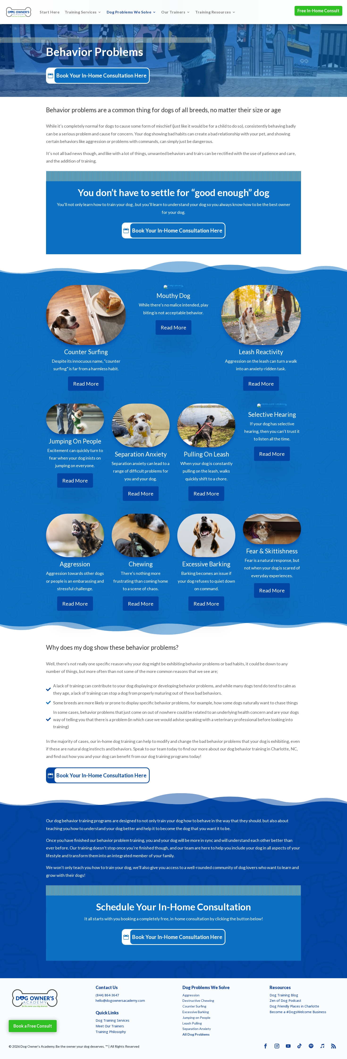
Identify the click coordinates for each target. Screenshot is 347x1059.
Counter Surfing (194, 1006)
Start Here (49, 12)
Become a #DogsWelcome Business (298, 1012)
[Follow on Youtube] (288, 1046)
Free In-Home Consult (318, 10)
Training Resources (213, 12)
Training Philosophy (111, 1031)
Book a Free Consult (32, 1026)
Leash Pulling (192, 1023)
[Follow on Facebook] (265, 1046)
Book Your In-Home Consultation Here (101, 75)
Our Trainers (173, 12)
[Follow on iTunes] (322, 1046)
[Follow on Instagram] (277, 1046)
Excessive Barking (195, 1012)
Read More (86, 383)
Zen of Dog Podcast (285, 1000)
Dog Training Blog (284, 995)
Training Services (81, 12)
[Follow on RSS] (333, 1046)
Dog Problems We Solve (129, 12)
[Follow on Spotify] (311, 1046)
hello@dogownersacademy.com (120, 1000)
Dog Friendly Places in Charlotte (294, 1006)
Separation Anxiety (196, 1029)
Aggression (190, 995)
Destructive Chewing (198, 1001)
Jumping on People (196, 1018)
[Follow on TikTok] (299, 1046)
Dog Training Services (112, 1020)
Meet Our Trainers (110, 1026)
